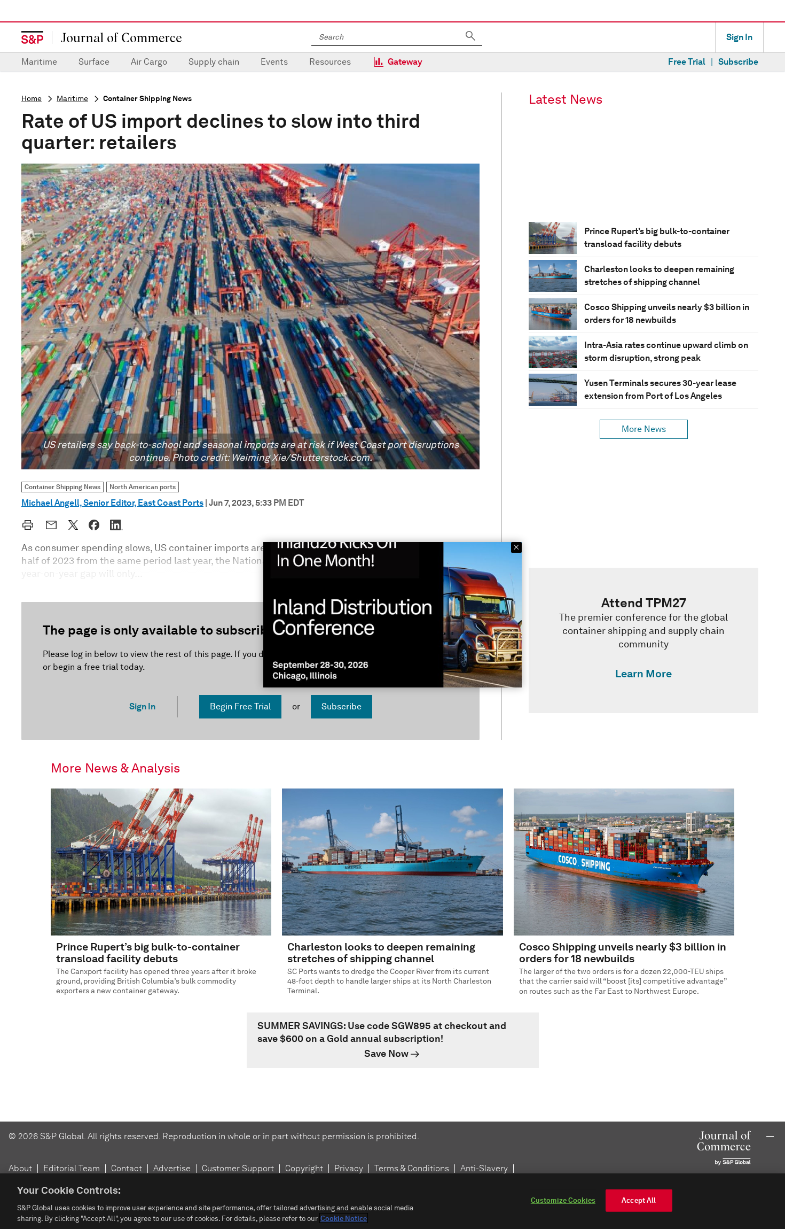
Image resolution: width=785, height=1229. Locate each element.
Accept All (639, 1200)
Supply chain (214, 62)
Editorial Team (71, 1168)
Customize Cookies (563, 1200)
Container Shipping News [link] (62, 487)
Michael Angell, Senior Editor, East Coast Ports (112, 503)
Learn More (643, 673)
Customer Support (238, 1168)
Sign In (739, 37)
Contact (126, 1168)
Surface (93, 62)
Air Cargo (149, 62)
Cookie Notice (343, 1218)
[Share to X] (73, 525)
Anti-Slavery (484, 1168)
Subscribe (738, 62)
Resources (330, 62)
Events (274, 62)
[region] (392, 1201)
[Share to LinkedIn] (116, 525)
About (20, 1168)
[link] (643, 640)
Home (31, 98)
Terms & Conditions (411, 1168)
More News (644, 429)
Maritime (39, 62)
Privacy (348, 1168)
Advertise (172, 1168)
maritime (72, 98)
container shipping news (147, 98)
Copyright (304, 1168)
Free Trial (686, 62)
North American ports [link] (142, 487)
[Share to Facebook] (94, 525)
